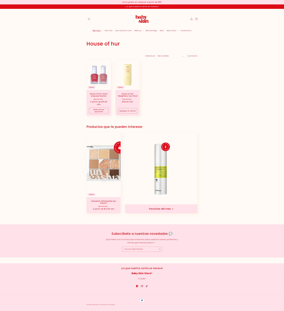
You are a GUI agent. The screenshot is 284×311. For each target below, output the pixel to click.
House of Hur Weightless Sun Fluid (127, 95)
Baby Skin (95, 304)
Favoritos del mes (160, 208)
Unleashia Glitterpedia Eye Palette (103, 202)
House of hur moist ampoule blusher (99, 95)
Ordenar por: (150, 56)
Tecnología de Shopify (107, 304)
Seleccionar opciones (98, 110)
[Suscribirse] (159, 249)
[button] (89, 19)
